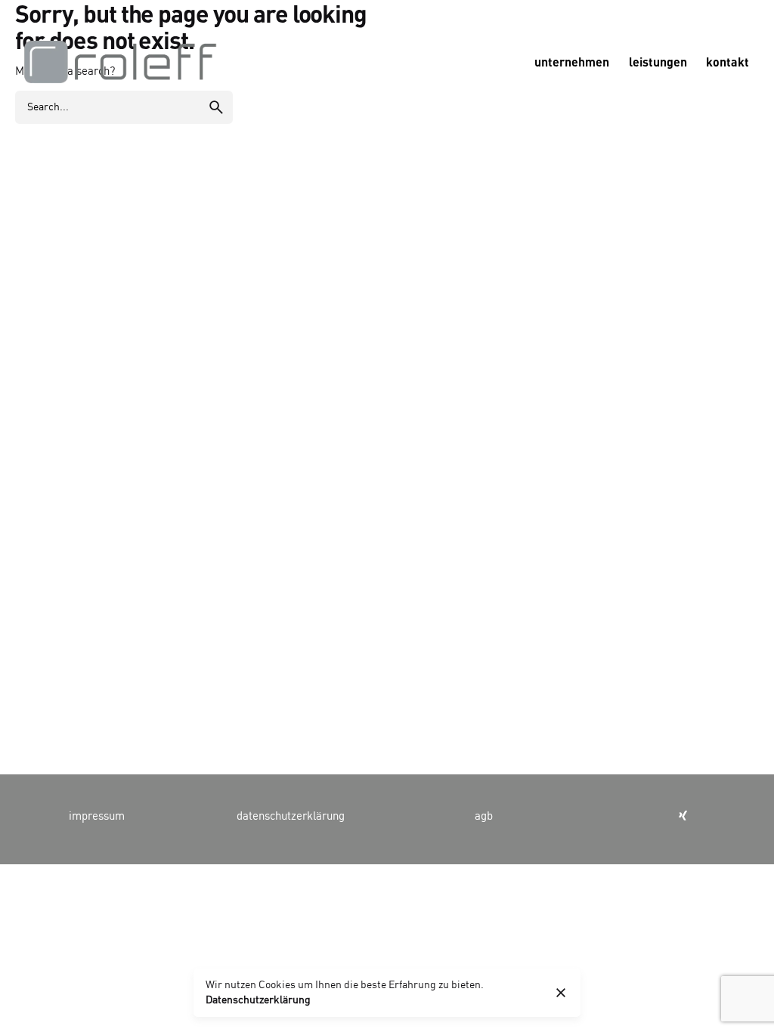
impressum (97, 817)
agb (484, 817)
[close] (561, 993)
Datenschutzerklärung (258, 1000)
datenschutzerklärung (291, 817)
